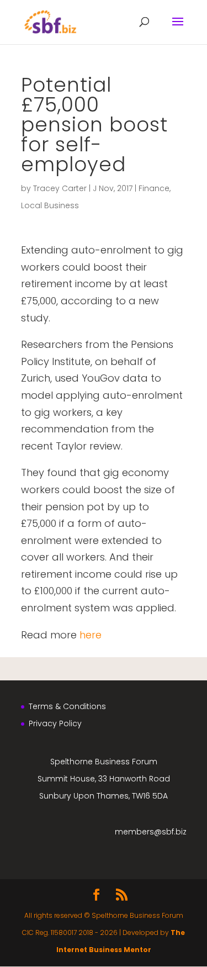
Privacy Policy (55, 723)
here (89, 635)
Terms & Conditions (67, 706)
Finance (154, 188)
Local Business (50, 205)
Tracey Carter (60, 188)
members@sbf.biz (151, 831)
